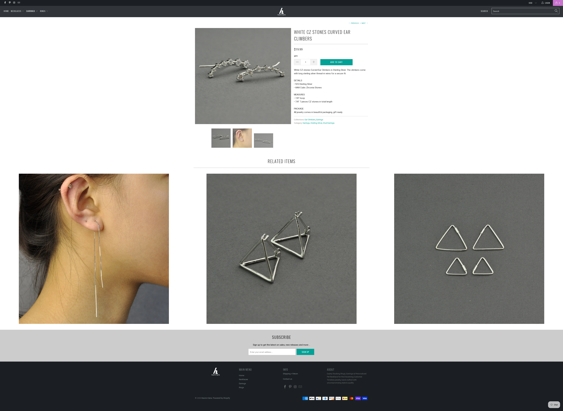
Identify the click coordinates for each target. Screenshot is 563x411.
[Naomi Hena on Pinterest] (9, 3)
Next (364, 23)
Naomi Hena (207, 398)
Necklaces (16, 10)
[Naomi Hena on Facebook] (5, 3)
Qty (296, 56)
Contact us (287, 379)
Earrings (31, 10)
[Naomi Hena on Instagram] (14, 3)
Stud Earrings (328, 123)
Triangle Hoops (469, 249)
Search (484, 10)
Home (6, 10)
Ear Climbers (310, 119)
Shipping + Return (290, 374)
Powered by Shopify (221, 398)
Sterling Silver (316, 123)
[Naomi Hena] (281, 11)
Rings (43, 10)
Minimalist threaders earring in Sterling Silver (94, 249)
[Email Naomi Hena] (18, 3)
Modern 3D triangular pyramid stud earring (281, 249)
